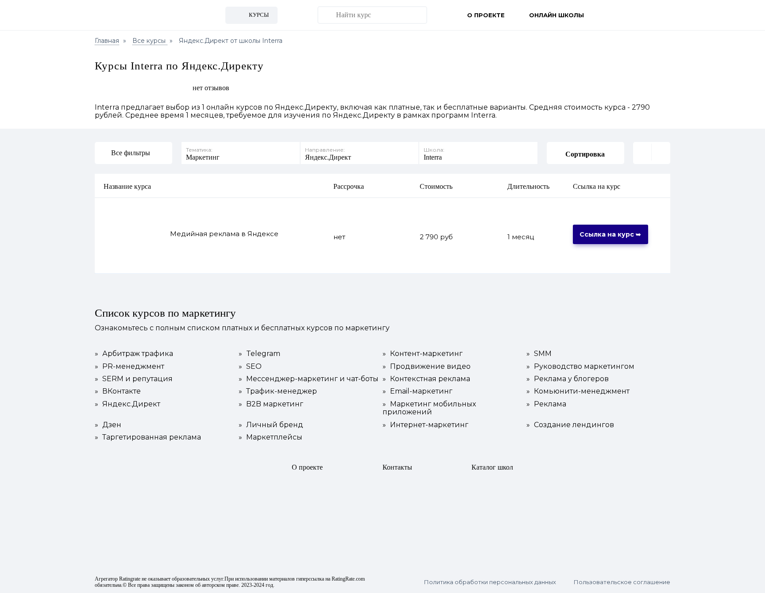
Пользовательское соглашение (622, 582)
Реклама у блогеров (567, 379)
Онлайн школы (556, 15)
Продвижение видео (426, 367)
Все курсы (149, 41)
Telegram (259, 354)
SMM (539, 354)
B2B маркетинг (271, 404)
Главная (107, 41)
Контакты (397, 467)
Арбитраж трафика (134, 354)
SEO (250, 367)
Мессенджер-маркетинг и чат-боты (309, 379)
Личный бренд (271, 425)
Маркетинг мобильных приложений (429, 408)
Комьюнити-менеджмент (578, 391)
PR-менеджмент (129, 367)
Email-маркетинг (417, 391)
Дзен (108, 425)
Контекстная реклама (426, 379)
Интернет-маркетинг (425, 425)
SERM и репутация (134, 379)
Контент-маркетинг (422, 354)
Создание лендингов (570, 425)
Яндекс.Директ (127, 404)
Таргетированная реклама (148, 437)
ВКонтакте (118, 391)
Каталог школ (492, 467)
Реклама (546, 404)
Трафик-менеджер (278, 391)
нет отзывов (211, 88)
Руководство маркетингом (580, 367)
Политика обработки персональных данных (490, 582)
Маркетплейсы (270, 437)
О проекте (486, 15)
